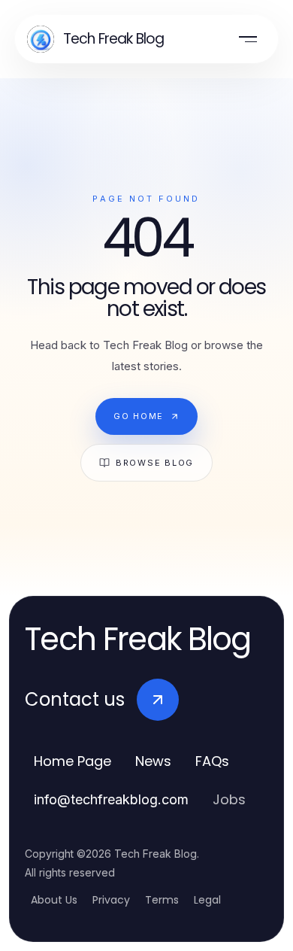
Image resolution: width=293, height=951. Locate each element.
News (153, 761)
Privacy (111, 899)
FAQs (212, 761)
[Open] (248, 39)
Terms (162, 899)
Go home (138, 416)
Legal (207, 899)
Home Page (72, 761)
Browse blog (155, 462)
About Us (54, 899)
